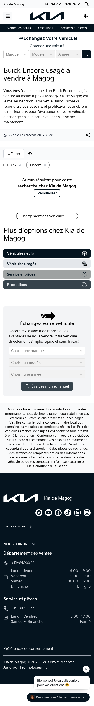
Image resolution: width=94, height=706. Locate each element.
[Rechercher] (87, 4)
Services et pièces (74, 28)
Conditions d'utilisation (50, 466)
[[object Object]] (88, 135)
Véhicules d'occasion (25, 135)
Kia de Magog (13, 4)
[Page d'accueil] (20, 498)
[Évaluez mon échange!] (86, 54)
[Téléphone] (86, 16)
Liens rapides (14, 526)
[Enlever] (19, 165)
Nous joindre (16, 544)
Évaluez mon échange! (50, 386)
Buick (49, 135)
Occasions (45, 28)
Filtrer (15, 153)
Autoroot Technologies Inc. (25, 667)
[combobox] (6, 54)
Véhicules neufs (19, 28)
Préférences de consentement (28, 648)
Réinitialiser (47, 193)
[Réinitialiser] (30, 153)
